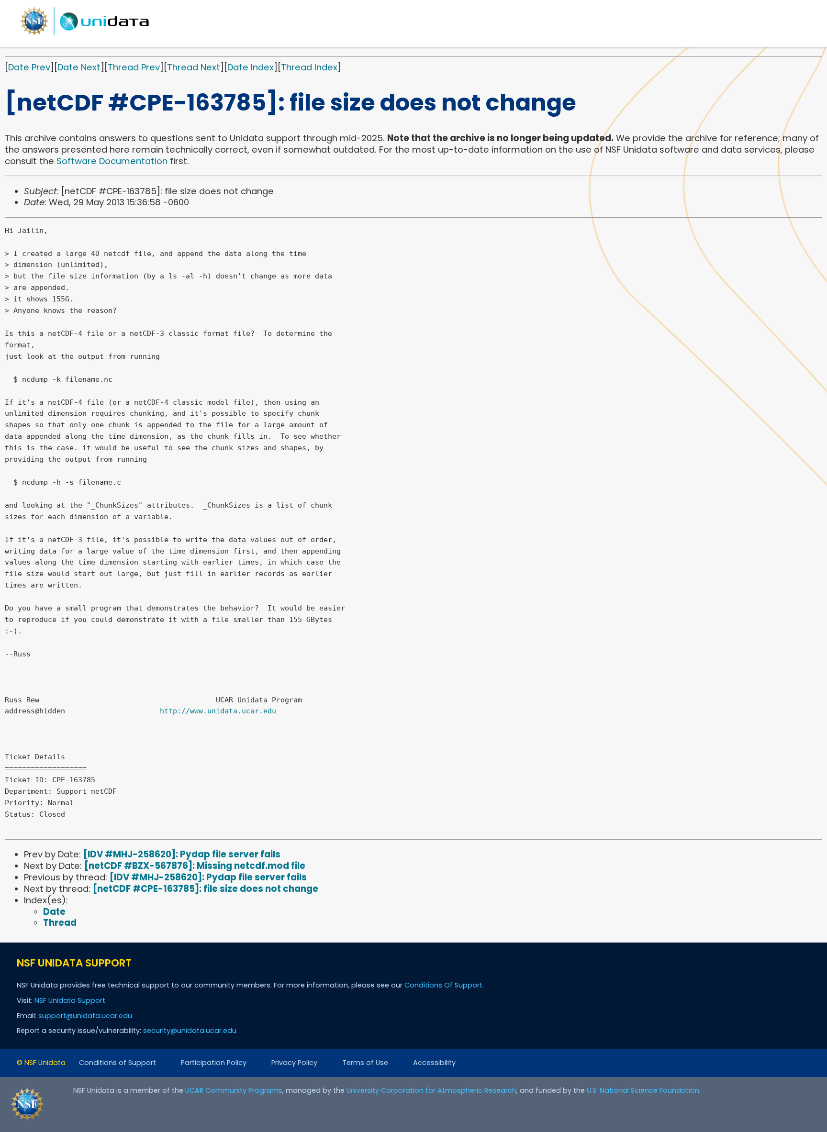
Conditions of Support (117, 1062)
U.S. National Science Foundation (643, 1090)
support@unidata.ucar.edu (85, 1016)
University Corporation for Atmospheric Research (431, 1090)
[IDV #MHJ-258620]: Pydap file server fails (181, 854)
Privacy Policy (294, 1062)
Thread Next (193, 67)
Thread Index (309, 67)
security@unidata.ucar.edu (189, 1030)
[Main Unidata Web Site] (84, 35)
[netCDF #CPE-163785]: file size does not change (205, 889)
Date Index (250, 67)
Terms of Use (365, 1062)
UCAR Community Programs (233, 1090)
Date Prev (29, 67)
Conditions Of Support (443, 985)
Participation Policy (213, 1062)
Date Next (79, 67)
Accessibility (434, 1062)
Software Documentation (112, 161)
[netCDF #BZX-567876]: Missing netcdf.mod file (194, 866)
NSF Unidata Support (69, 1000)
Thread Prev (134, 67)
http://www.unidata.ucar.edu (218, 711)
